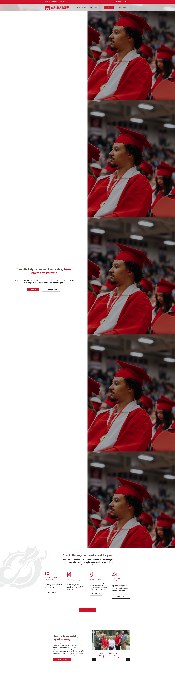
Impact (84, 7)
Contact (126, 1)
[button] (94, 659)
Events (90, 7)
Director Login (117, 1)
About (96, 7)
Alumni (78, 7)
